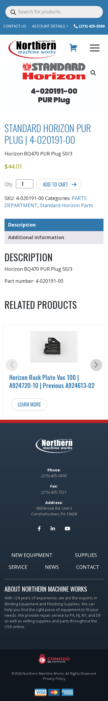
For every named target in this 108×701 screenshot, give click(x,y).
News (52, 567)
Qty (8, 184)
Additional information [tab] (36, 237)
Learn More (29, 404)
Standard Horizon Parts (66, 205)
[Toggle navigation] (93, 48)
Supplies (86, 555)
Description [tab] (22, 225)
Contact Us (14, 26)
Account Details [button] (48, 26)
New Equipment (31, 555)
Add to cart (55, 184)
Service (18, 567)
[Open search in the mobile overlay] (54, 12)
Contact (87, 567)
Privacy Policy (54, 678)
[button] (93, 73)
